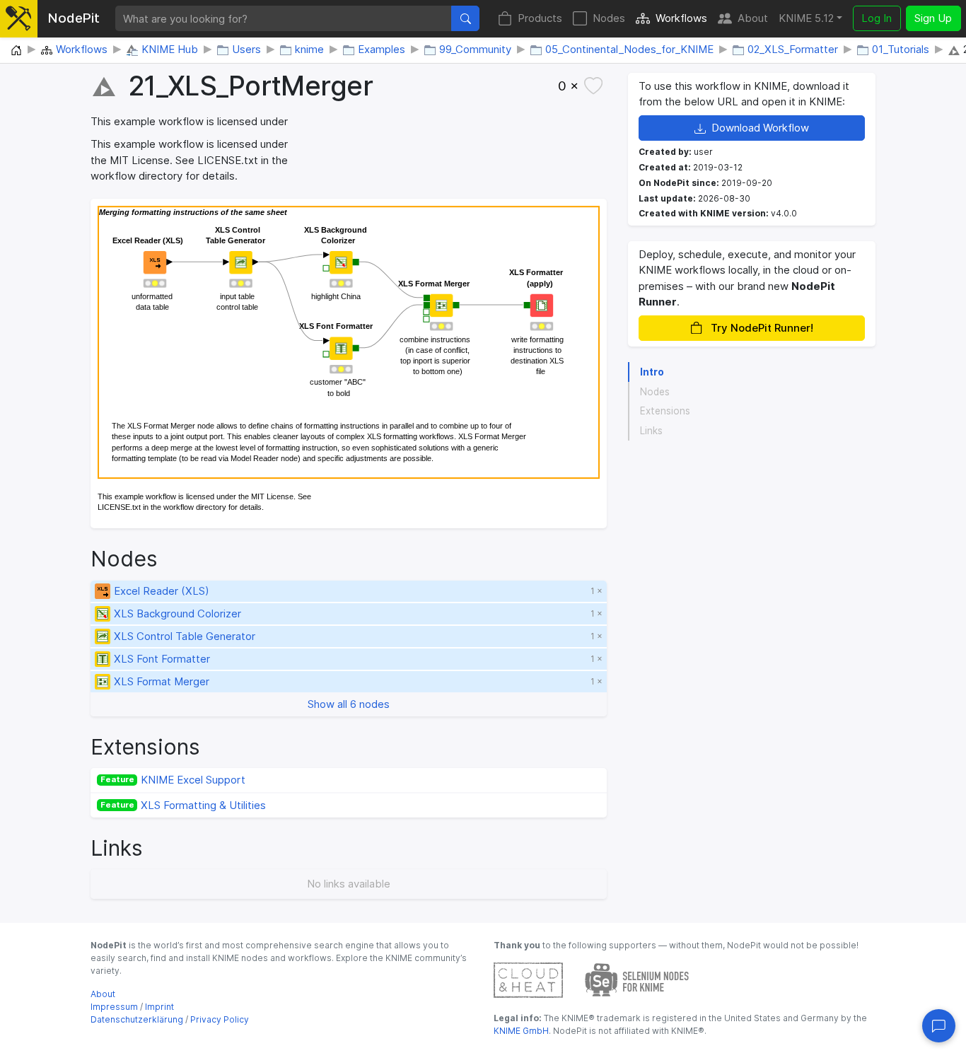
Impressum (114, 1006)
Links (651, 430)
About (753, 18)
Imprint (159, 1006)
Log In (876, 18)
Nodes (609, 18)
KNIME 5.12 (806, 18)
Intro (652, 372)
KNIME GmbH (521, 1030)
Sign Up (933, 18)
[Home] (16, 51)
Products (540, 18)
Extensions (665, 411)
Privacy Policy (219, 1019)
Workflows (681, 18)
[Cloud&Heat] (528, 979)
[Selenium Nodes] (637, 979)
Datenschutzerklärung (137, 1019)
